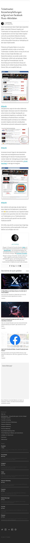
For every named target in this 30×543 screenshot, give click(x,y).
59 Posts (3, 499)
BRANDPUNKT (7, 250)
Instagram (3, 463)
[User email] (20, 266)
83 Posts (3, 491)
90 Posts (3, 482)
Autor (23, 247)
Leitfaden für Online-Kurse (7, 435)
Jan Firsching (9, 22)
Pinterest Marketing (5, 428)
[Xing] (18, 266)
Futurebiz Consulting (22, 253)
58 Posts (3, 508)
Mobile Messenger (5, 498)
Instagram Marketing (6, 426)
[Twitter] (16, 266)
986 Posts (3, 456)
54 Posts (3, 517)
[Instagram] (12, 266)
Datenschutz (4, 439)
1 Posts (2, 447)
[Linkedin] (14, 266)
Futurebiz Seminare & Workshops (9, 422)
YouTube (3, 506)
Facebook (3, 298)
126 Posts (3, 473)
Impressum (3, 437)
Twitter (2, 472)
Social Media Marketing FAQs (8, 430)
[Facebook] (9, 266)
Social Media (4, 454)
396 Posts (3, 465)
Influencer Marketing (6, 424)
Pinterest (3, 515)
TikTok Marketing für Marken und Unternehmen (12, 433)
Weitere (27, 270)
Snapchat (3, 489)
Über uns (3, 414)
